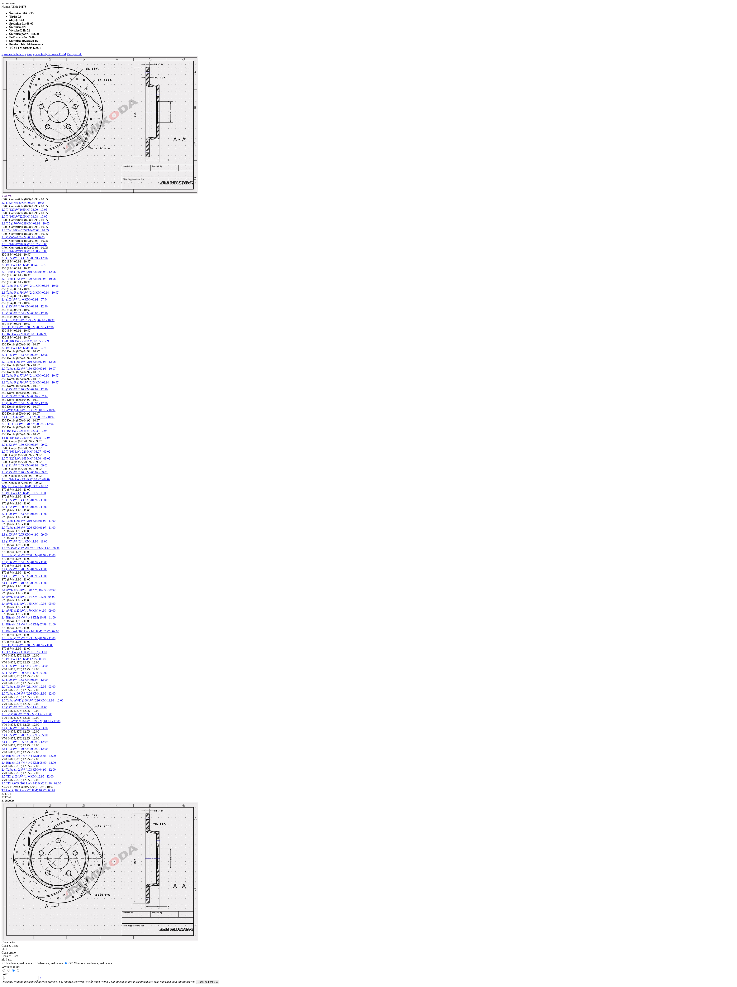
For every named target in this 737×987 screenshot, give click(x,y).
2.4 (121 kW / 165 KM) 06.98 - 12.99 (25, 742)
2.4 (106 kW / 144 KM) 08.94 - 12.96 (25, 313)
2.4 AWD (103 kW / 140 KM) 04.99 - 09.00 (28, 589)
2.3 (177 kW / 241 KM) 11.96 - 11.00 (24, 541)
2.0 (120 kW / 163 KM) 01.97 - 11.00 (24, 513)
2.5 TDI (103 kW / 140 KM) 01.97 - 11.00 (27, 645)
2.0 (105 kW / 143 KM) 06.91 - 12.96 (25, 258)
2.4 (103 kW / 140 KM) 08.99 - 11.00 (24, 583)
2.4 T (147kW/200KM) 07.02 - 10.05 (24, 244)
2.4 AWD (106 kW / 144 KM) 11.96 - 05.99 (28, 596)
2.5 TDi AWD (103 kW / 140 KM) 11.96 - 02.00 (31, 783)
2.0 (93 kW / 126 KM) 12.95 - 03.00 (24, 659)
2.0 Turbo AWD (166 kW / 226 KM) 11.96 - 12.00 (32, 700)
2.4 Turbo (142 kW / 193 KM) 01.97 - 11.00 (28, 638)
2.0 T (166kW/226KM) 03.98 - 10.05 (24, 216)
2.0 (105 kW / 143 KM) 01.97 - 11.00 (24, 500)
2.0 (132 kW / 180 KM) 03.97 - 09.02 (25, 444)
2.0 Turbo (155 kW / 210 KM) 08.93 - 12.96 (29, 271)
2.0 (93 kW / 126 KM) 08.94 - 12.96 (24, 265)
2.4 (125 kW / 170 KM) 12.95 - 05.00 (25, 735)
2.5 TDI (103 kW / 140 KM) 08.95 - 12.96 (28, 327)
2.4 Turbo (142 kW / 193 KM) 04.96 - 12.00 (29, 769)
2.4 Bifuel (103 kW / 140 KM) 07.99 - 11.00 (29, 624)
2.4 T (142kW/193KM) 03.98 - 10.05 (24, 251)
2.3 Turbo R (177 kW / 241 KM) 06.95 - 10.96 (30, 285)
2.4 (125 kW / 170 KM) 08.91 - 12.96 (25, 306)
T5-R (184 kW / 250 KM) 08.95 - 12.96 (26, 341)
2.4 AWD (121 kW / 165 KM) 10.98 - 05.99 (28, 603)
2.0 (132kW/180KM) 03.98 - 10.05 (23, 202)
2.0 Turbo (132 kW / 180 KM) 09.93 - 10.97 (29, 368)
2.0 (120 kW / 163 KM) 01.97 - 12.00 (25, 679)
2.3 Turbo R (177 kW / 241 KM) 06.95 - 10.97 (30, 375)
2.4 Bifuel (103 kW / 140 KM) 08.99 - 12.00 (29, 762)
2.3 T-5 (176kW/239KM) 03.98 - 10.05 (26, 223)
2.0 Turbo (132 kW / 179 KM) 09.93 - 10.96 (29, 278)
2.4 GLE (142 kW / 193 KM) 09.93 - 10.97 (28, 320)
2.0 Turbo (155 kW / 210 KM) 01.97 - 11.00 (28, 520)
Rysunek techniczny (14, 54)
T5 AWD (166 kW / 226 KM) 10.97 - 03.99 (28, 790)
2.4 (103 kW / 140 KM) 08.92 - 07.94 (25, 396)
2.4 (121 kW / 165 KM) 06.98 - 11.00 (24, 576)
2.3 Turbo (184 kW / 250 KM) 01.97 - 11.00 (28, 555)
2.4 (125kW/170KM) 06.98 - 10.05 (23, 237)
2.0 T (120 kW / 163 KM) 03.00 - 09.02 (26, 458)
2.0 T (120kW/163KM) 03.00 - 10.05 (24, 209)
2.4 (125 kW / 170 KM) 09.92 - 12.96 (25, 389)
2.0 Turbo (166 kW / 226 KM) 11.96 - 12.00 (28, 693)
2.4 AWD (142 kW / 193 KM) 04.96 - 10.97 (28, 410)
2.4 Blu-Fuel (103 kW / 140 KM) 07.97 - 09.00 (30, 631)
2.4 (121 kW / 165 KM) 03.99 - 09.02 (25, 465)
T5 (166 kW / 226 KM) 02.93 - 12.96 (24, 430)
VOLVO (7, 195)
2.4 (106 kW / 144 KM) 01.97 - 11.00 (24, 562)
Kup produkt (74, 54)
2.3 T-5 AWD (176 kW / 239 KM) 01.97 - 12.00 (31, 721)
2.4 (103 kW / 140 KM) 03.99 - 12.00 (25, 748)
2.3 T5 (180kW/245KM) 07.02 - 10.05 (25, 230)
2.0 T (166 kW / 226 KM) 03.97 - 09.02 (26, 451)
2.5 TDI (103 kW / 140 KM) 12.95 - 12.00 (28, 776)
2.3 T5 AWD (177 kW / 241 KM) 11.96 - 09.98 (30, 548)
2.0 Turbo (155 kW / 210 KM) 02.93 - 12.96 (29, 361)
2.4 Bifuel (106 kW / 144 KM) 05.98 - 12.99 (29, 755)
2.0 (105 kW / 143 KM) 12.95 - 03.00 (25, 665)
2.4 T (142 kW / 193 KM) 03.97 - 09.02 (26, 479)
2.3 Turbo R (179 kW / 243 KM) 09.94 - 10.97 (30, 292)
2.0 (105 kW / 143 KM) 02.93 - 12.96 (25, 354)
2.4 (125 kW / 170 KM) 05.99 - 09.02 (25, 472)
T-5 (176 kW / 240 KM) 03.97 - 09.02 (25, 486)
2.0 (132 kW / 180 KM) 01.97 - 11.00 (24, 506)
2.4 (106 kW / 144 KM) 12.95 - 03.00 (25, 728)
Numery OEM (57, 54)
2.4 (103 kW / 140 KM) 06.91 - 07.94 (25, 299)
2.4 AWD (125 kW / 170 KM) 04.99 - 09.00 (28, 610)
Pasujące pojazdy (37, 54)
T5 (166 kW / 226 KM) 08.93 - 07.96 (24, 334)
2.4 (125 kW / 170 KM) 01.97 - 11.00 (24, 569)
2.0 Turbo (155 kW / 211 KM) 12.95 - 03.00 (28, 686)
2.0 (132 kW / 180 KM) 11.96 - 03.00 (24, 672)
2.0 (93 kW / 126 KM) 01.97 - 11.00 (24, 493)
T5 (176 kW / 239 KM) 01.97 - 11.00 (24, 652)
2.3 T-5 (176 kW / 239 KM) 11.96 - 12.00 (27, 714)
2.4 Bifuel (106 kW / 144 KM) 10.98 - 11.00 (29, 617)
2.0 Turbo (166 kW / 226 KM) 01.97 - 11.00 (28, 527)
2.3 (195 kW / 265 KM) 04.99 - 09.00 (25, 534)
